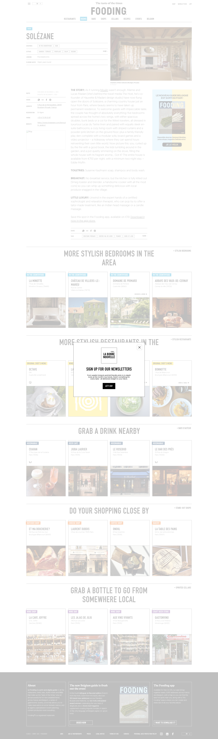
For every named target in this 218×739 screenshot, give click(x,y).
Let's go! (109, 386)
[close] (139, 347)
